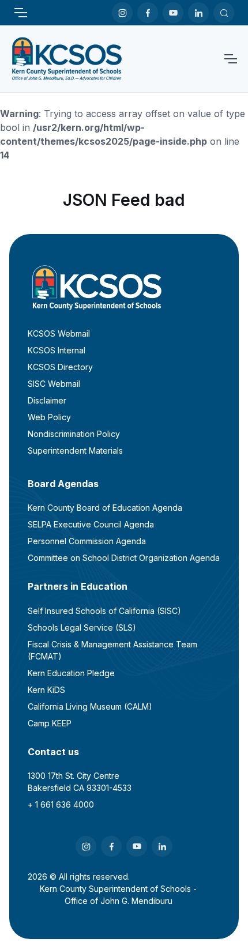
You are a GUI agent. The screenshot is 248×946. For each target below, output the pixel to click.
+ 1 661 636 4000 (61, 804)
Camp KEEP (50, 723)
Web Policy (49, 417)
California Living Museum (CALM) (90, 706)
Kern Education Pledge (71, 673)
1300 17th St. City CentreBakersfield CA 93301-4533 (79, 782)
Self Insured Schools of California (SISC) (104, 611)
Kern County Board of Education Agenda (105, 507)
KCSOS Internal (56, 350)
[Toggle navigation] (20, 12)
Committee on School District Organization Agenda (124, 558)
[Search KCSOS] (223, 12)
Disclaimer (47, 400)
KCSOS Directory (60, 367)
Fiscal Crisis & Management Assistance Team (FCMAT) (112, 650)
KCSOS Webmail (59, 333)
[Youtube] (173, 12)
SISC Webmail (54, 384)
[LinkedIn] (198, 12)
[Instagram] (122, 12)
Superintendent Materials (75, 450)
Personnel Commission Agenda (87, 541)
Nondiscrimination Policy (74, 434)
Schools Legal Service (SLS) (82, 627)
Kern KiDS (46, 690)
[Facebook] (147, 12)
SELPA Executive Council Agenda (91, 524)
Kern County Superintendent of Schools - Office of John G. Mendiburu (118, 895)
